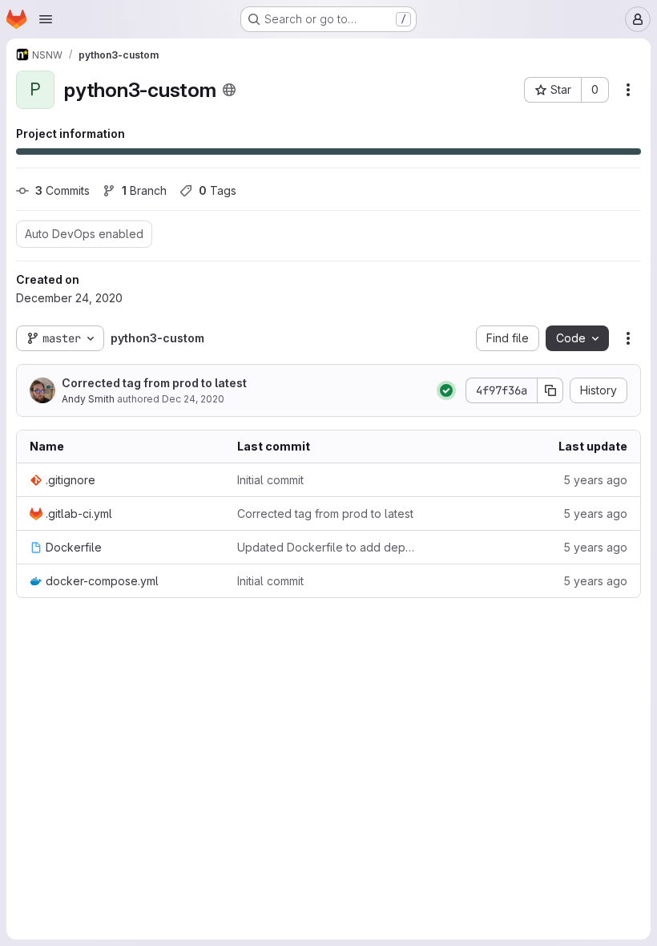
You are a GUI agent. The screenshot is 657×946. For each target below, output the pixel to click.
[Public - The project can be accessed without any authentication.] (229, 89)
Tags (217, 190)
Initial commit (270, 480)
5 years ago (595, 480)
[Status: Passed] (446, 390)
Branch (144, 190)
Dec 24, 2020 (193, 399)
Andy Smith (88, 399)
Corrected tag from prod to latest (154, 383)
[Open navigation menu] (45, 19)
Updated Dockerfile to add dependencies (328, 547)
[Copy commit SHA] (550, 390)
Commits (62, 190)
